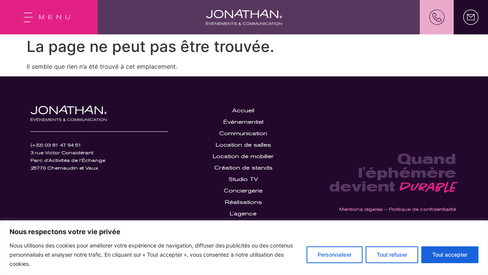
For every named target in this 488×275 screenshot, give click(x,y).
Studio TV (243, 179)
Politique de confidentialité (422, 209)
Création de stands (243, 168)
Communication (243, 133)
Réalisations (243, 202)
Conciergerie (243, 191)
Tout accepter (449, 254)
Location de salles (243, 145)
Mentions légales (361, 209)
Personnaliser (335, 254)
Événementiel (243, 122)
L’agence (243, 213)
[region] (244, 247)
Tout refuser (392, 254)
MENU (56, 17)
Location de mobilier (243, 156)
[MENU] (28, 17)
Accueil (243, 110)
